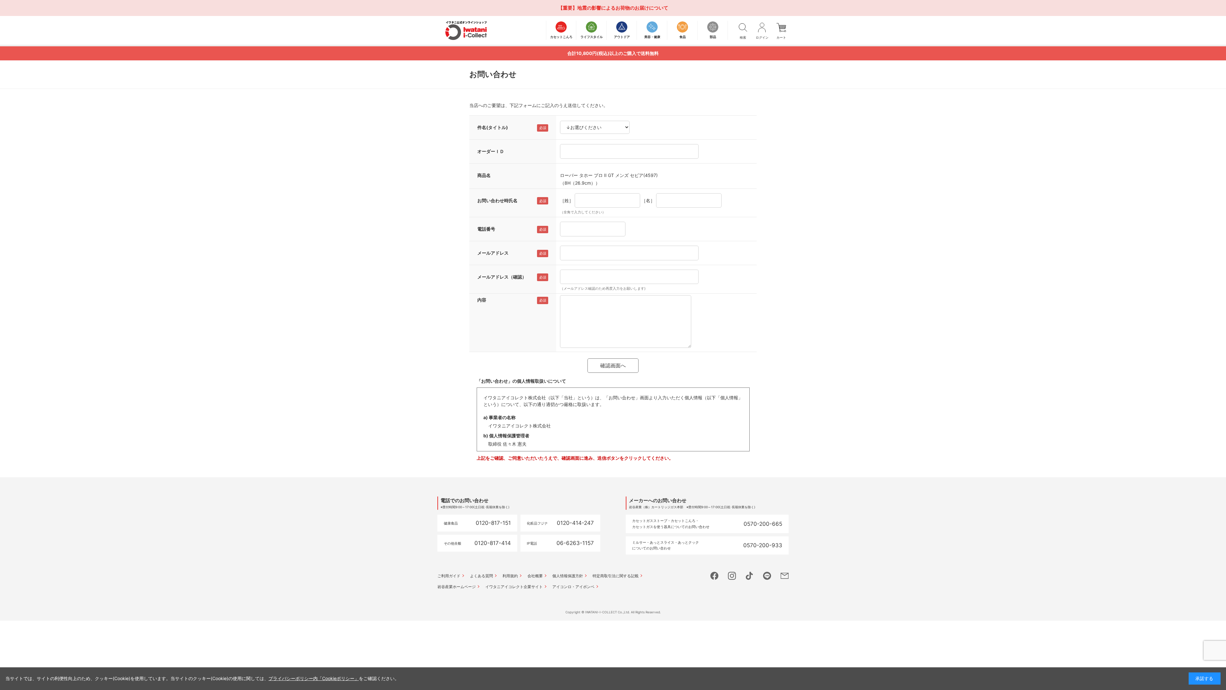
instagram (732, 576)
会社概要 (535, 575)
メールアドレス (493, 253)
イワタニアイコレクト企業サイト (514, 586)
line (767, 576)
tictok (749, 576)
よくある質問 (481, 575)
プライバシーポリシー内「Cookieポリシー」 (314, 678)
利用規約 (510, 575)
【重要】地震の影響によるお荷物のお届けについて (613, 8)
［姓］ (566, 200)
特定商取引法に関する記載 (616, 575)
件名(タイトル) (492, 127)
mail (785, 576)
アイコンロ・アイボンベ (573, 586)
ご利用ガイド (448, 575)
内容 (481, 300)
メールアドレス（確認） (501, 277)
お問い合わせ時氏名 (497, 200)
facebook (714, 576)
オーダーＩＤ (490, 151)
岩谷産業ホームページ (456, 586)
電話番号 (486, 229)
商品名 (484, 175)
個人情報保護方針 (567, 575)
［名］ (648, 200)
